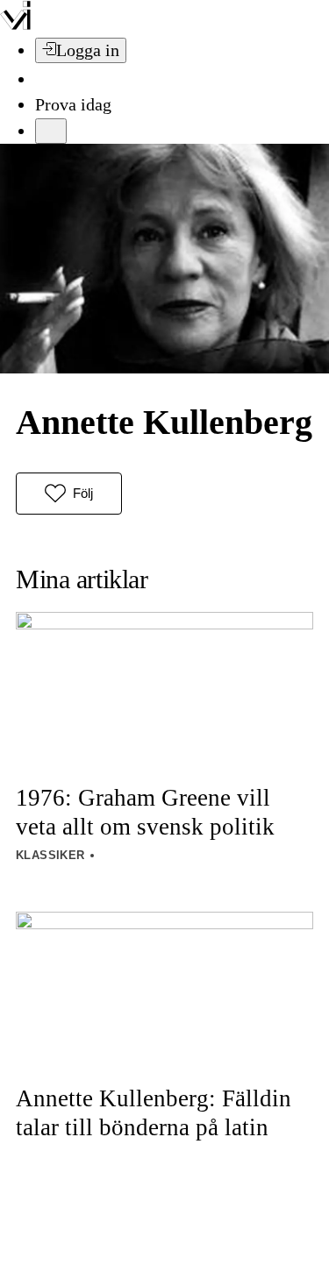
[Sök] (45, 79)
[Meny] (51, 131)
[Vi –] (15, 24)
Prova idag (73, 104)
